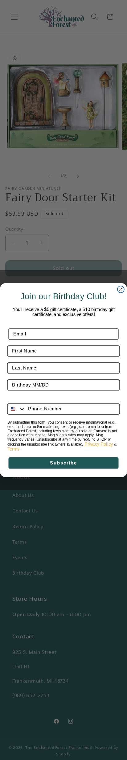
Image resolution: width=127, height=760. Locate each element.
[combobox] (16, 409)
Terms (13, 449)
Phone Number (25, 398)
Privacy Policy (98, 443)
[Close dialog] (120, 289)
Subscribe (63, 462)
